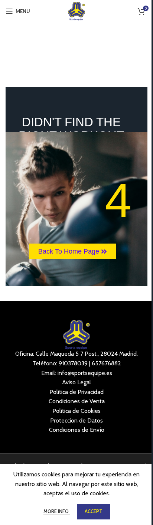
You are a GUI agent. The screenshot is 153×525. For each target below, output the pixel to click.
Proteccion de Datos (76, 420)
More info (56, 511)
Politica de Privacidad (76, 391)
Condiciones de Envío (76, 429)
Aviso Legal (76, 382)
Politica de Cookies (76, 410)
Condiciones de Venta (77, 401)
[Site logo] (76, 10)
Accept (93, 511)
